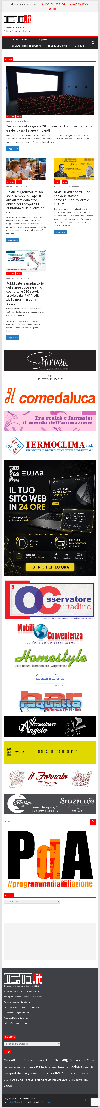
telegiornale (21, 1079)
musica (53, 1067)
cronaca (51, 1059)
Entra (15, 39)
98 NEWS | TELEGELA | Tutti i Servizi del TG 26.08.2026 (64, 4)
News (24, 39)
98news (8, 1060)
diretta (77, 1060)
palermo (59, 1067)
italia (44, 1066)
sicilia (59, 1072)
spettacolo (72, 1074)
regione (30, 1073)
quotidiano (17, 1073)
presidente (86, 1067)
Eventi (57, 182)
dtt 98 (85, 1059)
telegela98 (7, 1080)
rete (35, 1074)
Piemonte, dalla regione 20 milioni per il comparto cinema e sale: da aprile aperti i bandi (49, 128)
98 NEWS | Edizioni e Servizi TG (26, 46)
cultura (60, 1060)
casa (27, 1060)
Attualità (10, 117)
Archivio (79, 46)
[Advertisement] (50, 941)
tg (63, 1079)
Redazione (26, 121)
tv (87, 1080)
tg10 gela (75, 1079)
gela (37, 1066)
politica (76, 1066)
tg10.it (83, 1079)
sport (78, 1074)
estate (11, 1067)
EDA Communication (58, 46)
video (8, 1085)
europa (17, 1067)
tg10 (67, 1079)
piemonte (66, 1067)
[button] (52, 40)
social (66, 1074)
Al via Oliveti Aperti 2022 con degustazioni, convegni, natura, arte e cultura (72, 198)
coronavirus (39, 1060)
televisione (38, 1079)
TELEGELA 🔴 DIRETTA (41, 39)
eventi (23, 1067)
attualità (18, 1059)
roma (40, 1074)
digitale (68, 1059)
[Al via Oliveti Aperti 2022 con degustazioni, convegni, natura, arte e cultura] (74, 169)
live (49, 1067)
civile (31, 1060)
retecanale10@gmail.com (32, 996)
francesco (29, 1067)
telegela (84, 1073)
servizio (48, 1073)
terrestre (54, 1079)
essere (6, 1067)
